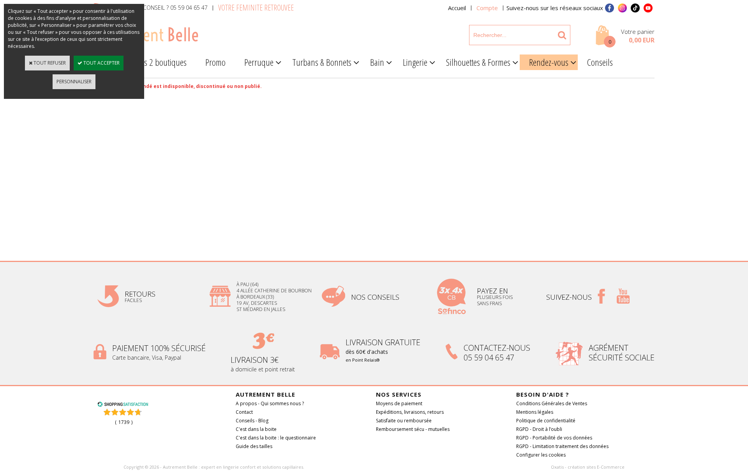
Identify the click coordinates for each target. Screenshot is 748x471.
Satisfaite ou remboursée (404, 420)
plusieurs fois (495, 297)
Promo (215, 62)
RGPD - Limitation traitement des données (562, 446)
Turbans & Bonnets (321, 62)
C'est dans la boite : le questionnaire (276, 437)
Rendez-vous (548, 62)
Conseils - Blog (252, 420)
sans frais (489, 303)
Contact (244, 412)
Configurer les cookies (541, 455)
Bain (377, 62)
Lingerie (415, 62)
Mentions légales (534, 412)
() (123, 422)
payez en (493, 290)
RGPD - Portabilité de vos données (554, 437)
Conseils (600, 62)
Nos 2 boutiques (161, 62)
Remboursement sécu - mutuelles (413, 429)
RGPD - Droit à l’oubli (539, 429)
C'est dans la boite (256, 429)
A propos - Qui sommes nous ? (270, 403)
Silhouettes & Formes (478, 62)
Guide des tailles (254, 446)
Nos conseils (375, 297)
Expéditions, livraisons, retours (410, 412)
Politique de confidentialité (545, 420)
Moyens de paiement (399, 403)
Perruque (258, 62)
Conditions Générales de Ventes (551, 403)
